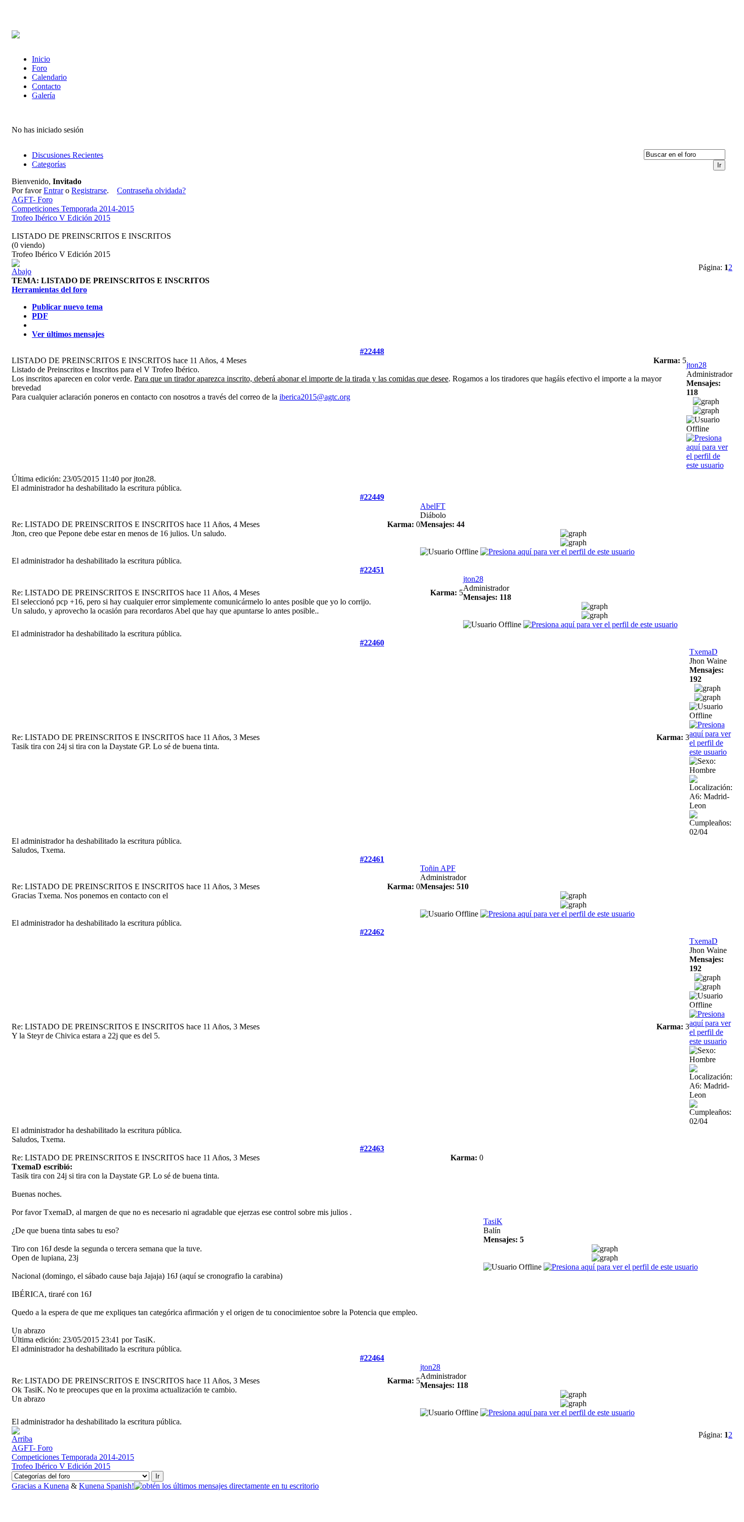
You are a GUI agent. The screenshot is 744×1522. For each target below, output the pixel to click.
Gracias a (28, 1486)
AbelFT (432, 506)
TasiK (493, 1221)
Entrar (53, 190)
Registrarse (89, 190)
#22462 (372, 932)
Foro (39, 68)
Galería (43, 95)
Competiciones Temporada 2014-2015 (73, 208)
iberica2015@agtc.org (314, 397)
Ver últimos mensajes (68, 334)
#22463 (372, 1148)
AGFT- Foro (32, 199)
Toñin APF (438, 868)
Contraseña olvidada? (151, 190)
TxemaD (703, 651)
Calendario (49, 77)
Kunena (56, 1486)
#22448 (372, 351)
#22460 (372, 642)
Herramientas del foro (49, 289)
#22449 (372, 497)
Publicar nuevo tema (67, 306)
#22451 (372, 570)
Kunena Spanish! (106, 1486)
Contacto (46, 86)
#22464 (372, 1358)
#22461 (372, 859)
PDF (40, 316)
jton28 (696, 365)
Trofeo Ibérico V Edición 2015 (61, 217)
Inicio (41, 59)
